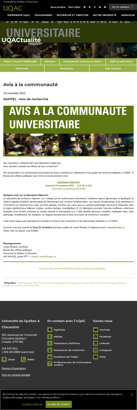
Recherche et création (72, 15)
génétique (67, 283)
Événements (22, 68)
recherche (17, 285)
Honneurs (50, 61)
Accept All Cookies (58, 404)
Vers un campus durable (16, 375)
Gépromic (94, 283)
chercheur (38, 283)
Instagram (106, 350)
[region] (68, 399)
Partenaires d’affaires (67, 343)
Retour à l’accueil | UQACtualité (20, 61)
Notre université (104, 15)
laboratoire (107, 283)
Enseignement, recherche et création (82, 61)
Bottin (30, 359)
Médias (58, 336)
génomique (81, 283)
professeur (120, 283)
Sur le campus (120, 7)
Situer (11, 359)
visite (36, 285)
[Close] (131, 394)
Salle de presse (113, 68)
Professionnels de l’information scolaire (72, 363)
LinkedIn (105, 343)
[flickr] (105, 7)
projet (6, 285)
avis (29, 283)
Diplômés (59, 330)
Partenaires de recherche (69, 350)
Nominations (66, 68)
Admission (128, 15)
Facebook (105, 336)
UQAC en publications (121, 61)
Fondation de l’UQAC (66, 357)
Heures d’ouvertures (14, 368)
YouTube (105, 330)
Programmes (43, 15)
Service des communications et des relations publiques (72, 268)
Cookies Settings (32, 404)
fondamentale (53, 283)
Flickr (103, 357)
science (28, 285)
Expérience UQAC (19, 15)
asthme (22, 283)
